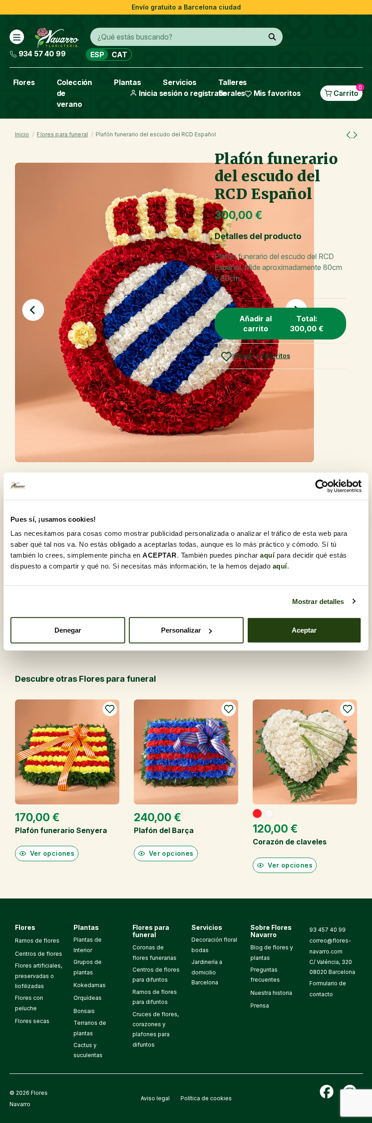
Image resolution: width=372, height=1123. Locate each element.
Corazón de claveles (290, 841)
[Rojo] (257, 813)
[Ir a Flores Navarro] (57, 35)
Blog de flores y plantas (271, 952)
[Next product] (355, 134)
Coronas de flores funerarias (154, 952)
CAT (119, 54)
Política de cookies (206, 1098)
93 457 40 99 (327, 929)
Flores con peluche (29, 1002)
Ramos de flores (37, 940)
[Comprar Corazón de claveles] (305, 751)
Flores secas (32, 1021)
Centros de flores (38, 953)
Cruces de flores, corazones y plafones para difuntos (155, 1029)
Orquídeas (87, 997)
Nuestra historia (271, 992)
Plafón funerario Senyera (61, 830)
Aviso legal (155, 1098)
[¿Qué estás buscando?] (272, 36)
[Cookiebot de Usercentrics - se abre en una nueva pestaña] (322, 486)
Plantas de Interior (87, 944)
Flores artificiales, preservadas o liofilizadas (38, 975)
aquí (267, 555)
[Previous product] (349, 134)
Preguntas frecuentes (265, 974)
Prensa (259, 1005)
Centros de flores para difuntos (156, 974)
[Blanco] (269, 813)
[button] (33, 310)
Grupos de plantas (87, 966)
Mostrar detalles (318, 601)
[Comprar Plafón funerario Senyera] (67, 751)
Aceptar (304, 630)
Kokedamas (89, 985)
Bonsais (84, 1011)
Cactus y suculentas (88, 1050)
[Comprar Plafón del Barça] (186, 751)
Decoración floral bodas (214, 944)
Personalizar (181, 630)
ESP (97, 54)
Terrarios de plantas (89, 1027)
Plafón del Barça (164, 830)
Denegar (67, 630)
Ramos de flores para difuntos (154, 996)
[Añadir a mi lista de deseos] (110, 709)
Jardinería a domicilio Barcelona (206, 972)
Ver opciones (52, 853)
